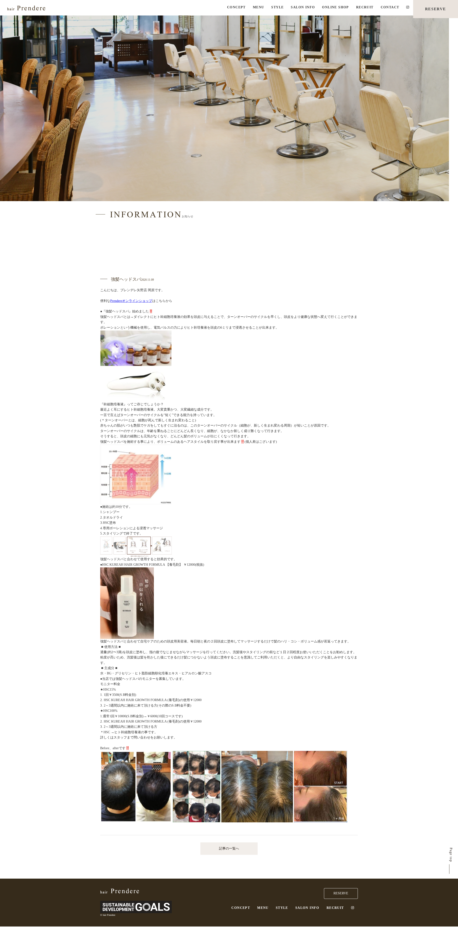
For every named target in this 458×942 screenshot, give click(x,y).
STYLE (277, 7)
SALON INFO (303, 7)
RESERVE (435, 9)
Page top (451, 855)
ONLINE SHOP (335, 7)
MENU (258, 7)
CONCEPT (236, 7)
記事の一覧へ (229, 848)
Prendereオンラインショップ (131, 301)
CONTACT (390, 7)
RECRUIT (365, 7)
